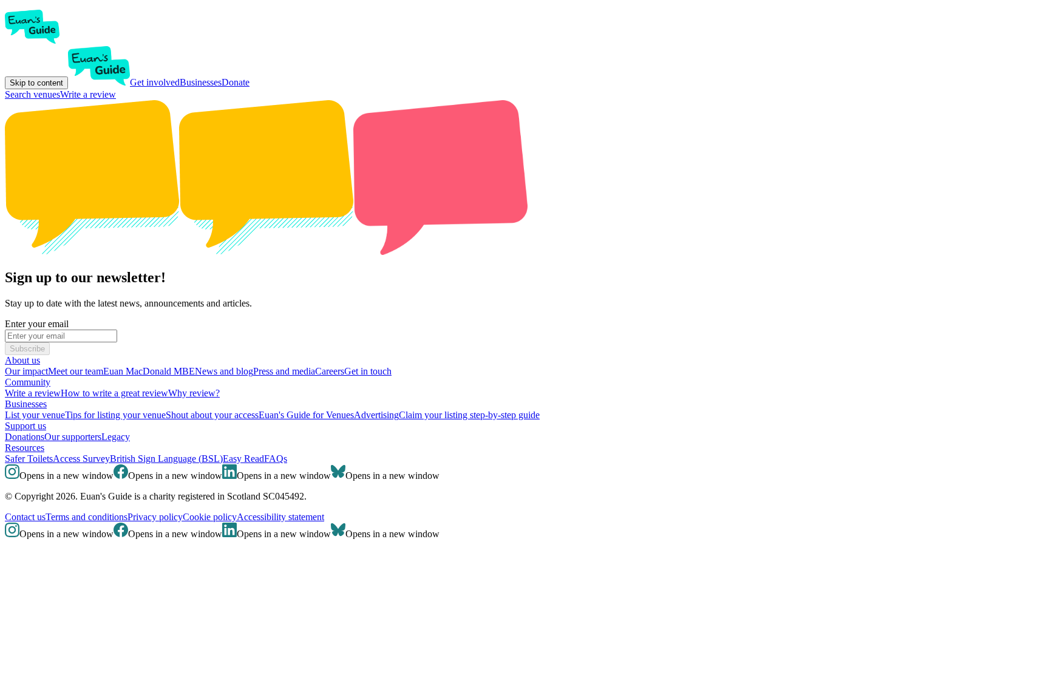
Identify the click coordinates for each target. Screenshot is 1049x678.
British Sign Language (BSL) (166, 458)
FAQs (275, 458)
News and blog (224, 371)
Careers (329, 371)
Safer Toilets (29, 458)
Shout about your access (212, 415)
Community (27, 382)
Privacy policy (155, 517)
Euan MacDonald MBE (149, 371)
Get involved (155, 82)
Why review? (194, 393)
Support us (25, 426)
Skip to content (36, 82)
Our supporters (72, 437)
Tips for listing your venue (115, 415)
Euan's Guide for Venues (306, 415)
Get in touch (368, 371)
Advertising (376, 415)
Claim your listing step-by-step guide (469, 415)
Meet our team (75, 371)
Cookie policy (210, 517)
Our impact (26, 371)
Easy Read (243, 458)
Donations (24, 437)
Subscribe (27, 348)
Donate (236, 82)
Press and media (284, 371)
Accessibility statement (280, 517)
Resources (24, 447)
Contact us (25, 517)
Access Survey (81, 458)
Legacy (115, 437)
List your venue (35, 415)
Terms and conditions (86, 517)
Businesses (201, 82)
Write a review (88, 94)
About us (22, 360)
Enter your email (37, 324)
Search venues (32, 94)
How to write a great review (114, 393)
